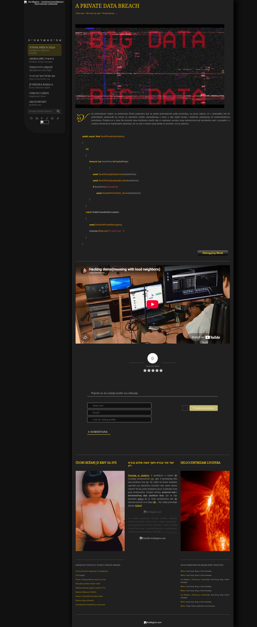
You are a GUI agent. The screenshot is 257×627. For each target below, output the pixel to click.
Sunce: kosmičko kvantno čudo (89, 596)
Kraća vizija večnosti (85, 600)
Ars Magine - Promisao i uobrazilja (195, 579)
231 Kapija (80, 575)
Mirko (183, 571)
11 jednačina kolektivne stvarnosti (90, 605)
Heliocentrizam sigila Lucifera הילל (91, 588)
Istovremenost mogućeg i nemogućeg (92, 571)
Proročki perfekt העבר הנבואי (88, 584)
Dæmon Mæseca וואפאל (86, 592)
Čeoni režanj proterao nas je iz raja (91, 579)
